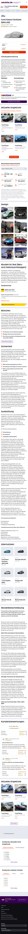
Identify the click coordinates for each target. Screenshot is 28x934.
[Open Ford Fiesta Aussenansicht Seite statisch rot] (21, 240)
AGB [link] (2, 907)
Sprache (3, 923)
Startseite (2, 10)
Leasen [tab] (21, 873)
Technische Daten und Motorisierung (10, 165)
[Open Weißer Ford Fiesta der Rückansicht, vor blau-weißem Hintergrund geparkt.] (21, 253)
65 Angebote (23, 44)
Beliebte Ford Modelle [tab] (8, 847)
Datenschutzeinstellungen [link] (6, 915)
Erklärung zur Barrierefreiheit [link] (7, 917)
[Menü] (26, 2)
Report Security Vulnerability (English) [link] (9, 919)
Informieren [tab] (6, 873)
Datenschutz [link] (4, 913)
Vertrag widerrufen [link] (5, 909)
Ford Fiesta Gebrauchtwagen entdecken (11, 110)
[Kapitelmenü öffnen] (4, 7)
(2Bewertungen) (13, 26)
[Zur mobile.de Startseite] (12, 2)
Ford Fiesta (18, 10)
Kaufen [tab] (14, 873)
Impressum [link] (3, 905)
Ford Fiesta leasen (5, 112)
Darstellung (3, 928)
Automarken (8, 10)
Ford (13, 10)
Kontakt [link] (2, 911)
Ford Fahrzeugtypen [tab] (20, 847)
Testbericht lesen (5, 300)
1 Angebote (23, 48)
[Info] (18, 728)
